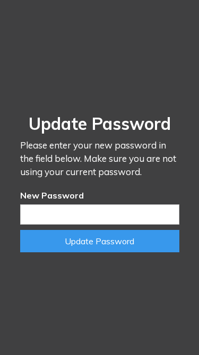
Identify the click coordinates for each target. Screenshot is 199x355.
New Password (52, 195)
